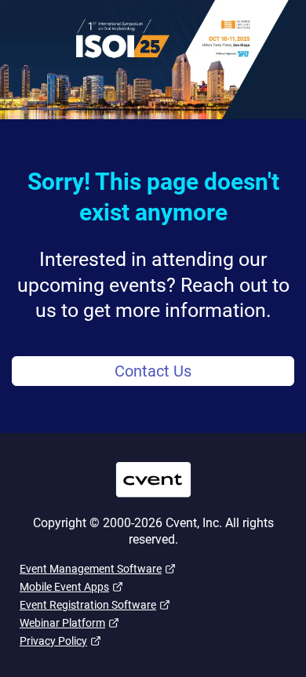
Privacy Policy (53, 641)
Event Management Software (91, 568)
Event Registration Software (88, 605)
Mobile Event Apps (64, 587)
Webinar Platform (62, 623)
